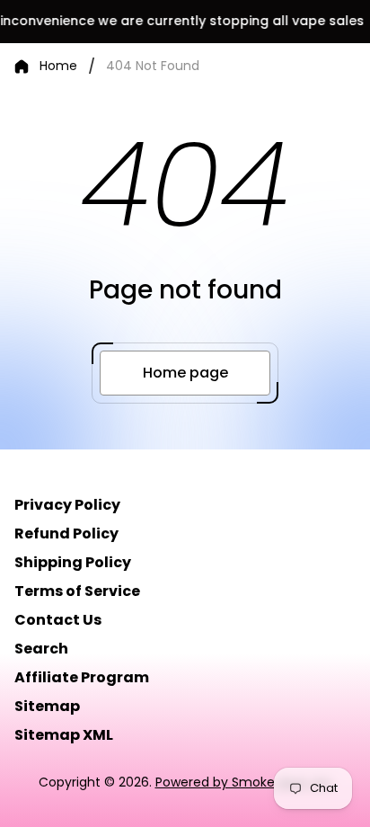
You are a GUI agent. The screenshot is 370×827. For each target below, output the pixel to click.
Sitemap (47, 706)
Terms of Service (77, 591)
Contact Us (57, 619)
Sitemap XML (63, 735)
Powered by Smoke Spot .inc (243, 782)
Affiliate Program (81, 677)
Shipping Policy (72, 562)
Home (58, 66)
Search (41, 648)
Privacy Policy (67, 504)
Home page (185, 372)
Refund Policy (66, 533)
